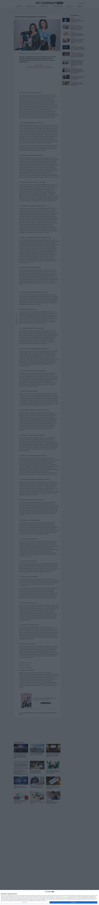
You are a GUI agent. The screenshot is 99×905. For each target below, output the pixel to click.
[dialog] (49, 897)
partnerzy (65, 896)
